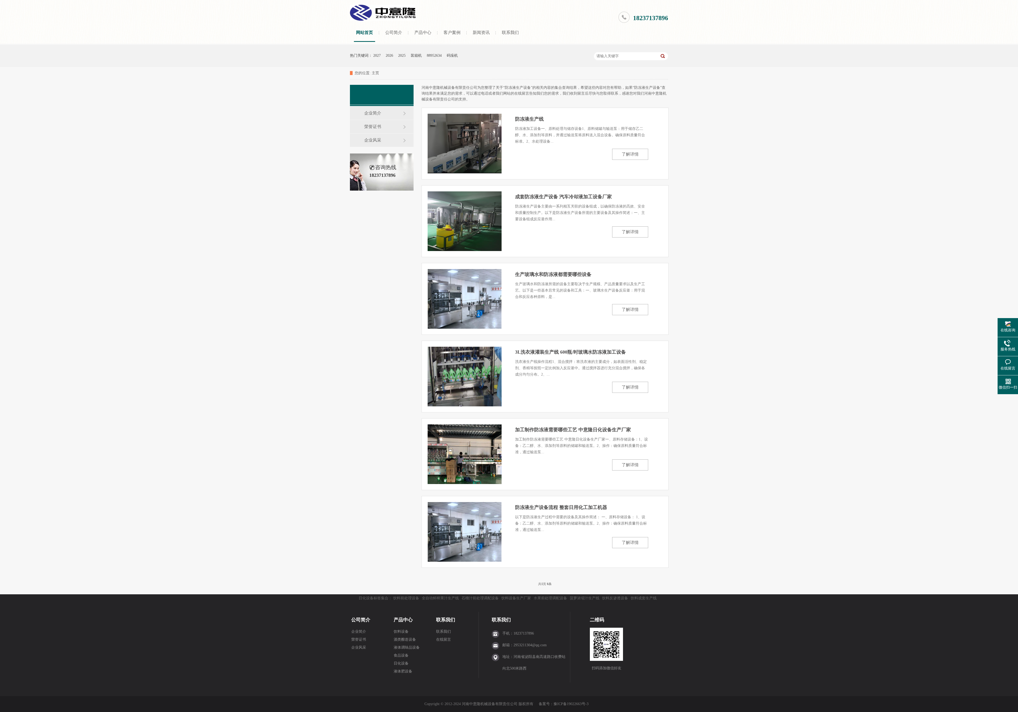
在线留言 (443, 639)
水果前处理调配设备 (550, 598)
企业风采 (372, 140)
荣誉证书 (372, 126)
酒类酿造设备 (405, 639)
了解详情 (630, 154)
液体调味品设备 (407, 647)
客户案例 (452, 32)
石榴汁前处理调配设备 (480, 598)
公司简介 (393, 32)
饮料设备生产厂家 (516, 598)
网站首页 (364, 32)
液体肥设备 (403, 671)
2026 (389, 56)
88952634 (434, 56)
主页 (375, 73)
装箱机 (416, 56)
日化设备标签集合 (373, 598)
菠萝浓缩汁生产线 (584, 598)
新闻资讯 (481, 32)
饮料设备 (401, 632)
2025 (402, 56)
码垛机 (452, 56)
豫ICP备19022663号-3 (571, 704)
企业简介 (372, 113)
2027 (377, 56)
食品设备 (401, 655)
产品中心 (422, 32)
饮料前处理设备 (406, 598)
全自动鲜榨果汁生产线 (440, 598)
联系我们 (510, 32)
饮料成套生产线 (644, 598)
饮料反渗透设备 (615, 598)
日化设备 (401, 663)
